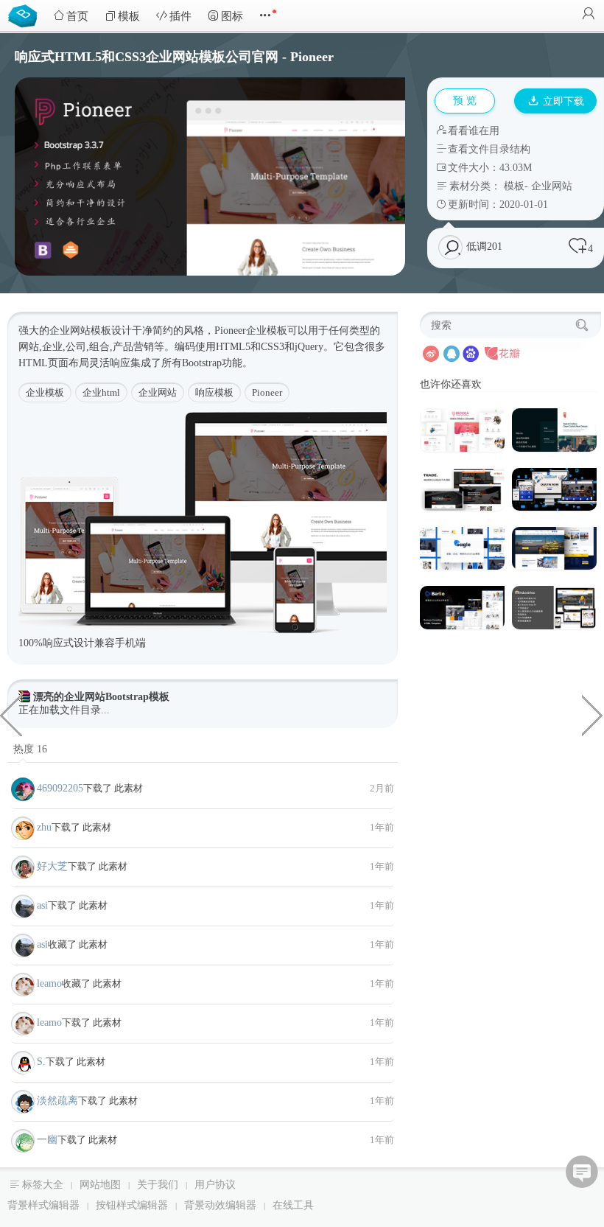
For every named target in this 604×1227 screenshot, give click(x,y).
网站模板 (90, 330)
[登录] (588, 15)
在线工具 (293, 1205)
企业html (101, 392)
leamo (49, 983)
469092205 (60, 788)
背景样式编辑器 (43, 1205)
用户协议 (215, 1184)
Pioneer (267, 392)
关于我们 (157, 1184)
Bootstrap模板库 (25, 14)
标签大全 (42, 1184)
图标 (232, 16)
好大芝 (52, 866)
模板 (129, 16)
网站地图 (100, 1184)
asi (42, 905)
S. (41, 1061)
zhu (44, 827)
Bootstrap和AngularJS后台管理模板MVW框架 (11, 714)
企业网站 (551, 186)
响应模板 (214, 392)
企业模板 (45, 392)
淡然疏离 (57, 1100)
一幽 (47, 1139)
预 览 (465, 100)
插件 (180, 16)
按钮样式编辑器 (132, 1205)
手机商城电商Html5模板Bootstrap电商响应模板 (593, 714)
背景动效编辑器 (220, 1205)
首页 (77, 16)
